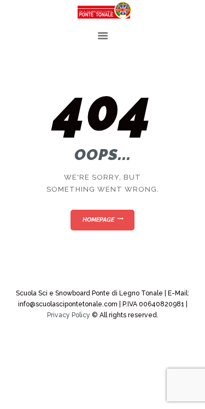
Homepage (98, 219)
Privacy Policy (68, 315)
